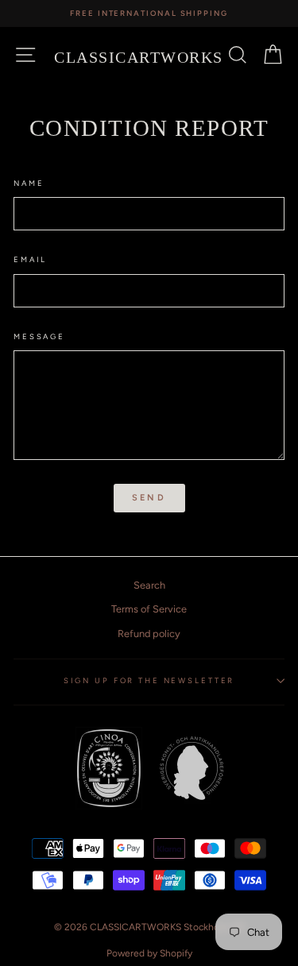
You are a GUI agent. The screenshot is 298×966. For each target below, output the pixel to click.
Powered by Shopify (149, 953)
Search (149, 585)
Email (30, 259)
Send (149, 498)
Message (39, 336)
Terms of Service (149, 609)
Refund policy (149, 633)
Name (29, 183)
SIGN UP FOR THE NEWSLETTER (149, 680)
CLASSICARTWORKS (138, 57)
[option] (149, 13)
